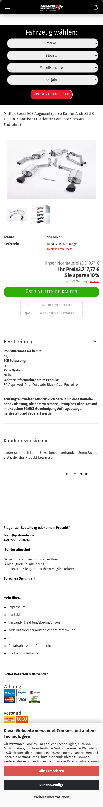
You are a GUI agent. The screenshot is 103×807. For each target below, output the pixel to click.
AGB (11, 638)
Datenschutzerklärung (83, 761)
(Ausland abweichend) (60, 249)
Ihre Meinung (77, 474)
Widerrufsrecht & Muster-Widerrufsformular (41, 630)
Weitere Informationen (51, 797)
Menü (7, 7)
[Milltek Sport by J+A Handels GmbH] (51, 7)
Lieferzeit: (11, 244)
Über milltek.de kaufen (52, 291)
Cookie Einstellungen (24, 653)
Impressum (16, 607)
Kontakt (14, 615)
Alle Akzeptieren (51, 771)
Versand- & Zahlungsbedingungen (34, 622)
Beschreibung (18, 341)
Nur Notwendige (51, 785)
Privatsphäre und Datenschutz (31, 646)
